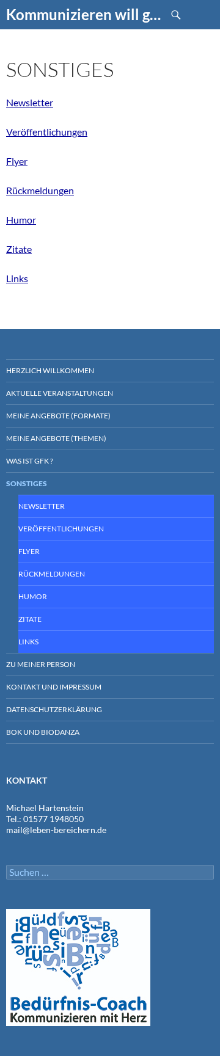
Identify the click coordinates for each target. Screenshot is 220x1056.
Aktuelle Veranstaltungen (59, 393)
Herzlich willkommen (50, 370)
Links (17, 278)
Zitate (19, 249)
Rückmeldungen (40, 190)
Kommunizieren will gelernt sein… (83, 14)
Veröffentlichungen (46, 131)
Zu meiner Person (40, 664)
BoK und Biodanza (42, 732)
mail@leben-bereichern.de (56, 830)
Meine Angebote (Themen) (56, 438)
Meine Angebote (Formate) (58, 415)
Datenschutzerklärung (54, 709)
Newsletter (29, 102)
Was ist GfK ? (29, 460)
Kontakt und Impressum (53, 686)
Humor (21, 219)
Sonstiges (26, 483)
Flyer (17, 161)
